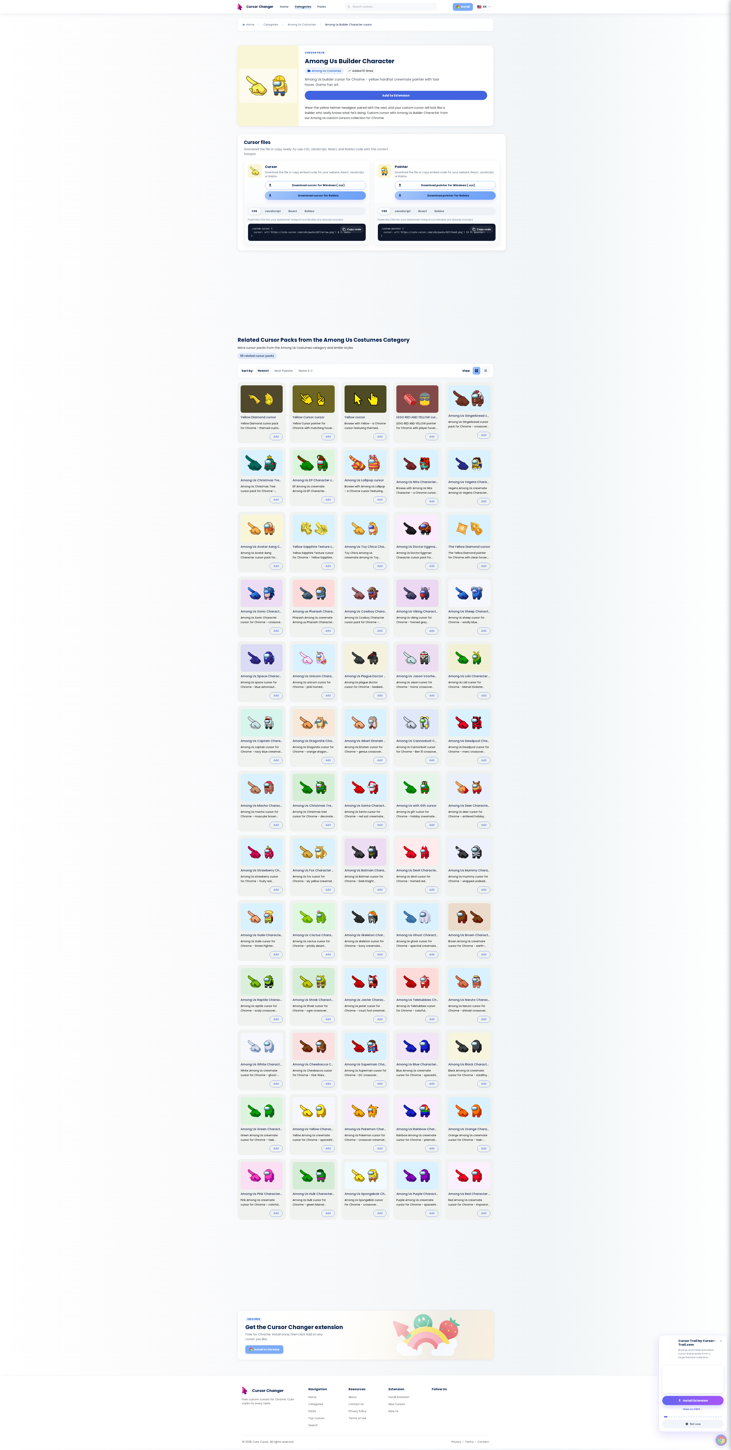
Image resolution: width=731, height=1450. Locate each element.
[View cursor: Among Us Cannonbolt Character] (417, 736)
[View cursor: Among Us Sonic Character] (262, 606)
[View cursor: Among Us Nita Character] (417, 477)
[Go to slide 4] (674, 1416)
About (353, 1397)
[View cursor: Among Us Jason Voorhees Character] (417, 671)
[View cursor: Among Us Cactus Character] (314, 930)
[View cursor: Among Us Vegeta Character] (469, 477)
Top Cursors (316, 1418)
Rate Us (393, 1411)
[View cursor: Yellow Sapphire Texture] (314, 542)
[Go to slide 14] (699, 1416)
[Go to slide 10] (689, 1416)
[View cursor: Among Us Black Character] (469, 1060)
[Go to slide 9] (686, 1416)
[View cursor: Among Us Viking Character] (417, 606)
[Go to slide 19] (711, 1416)
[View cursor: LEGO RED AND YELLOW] (417, 412)
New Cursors (397, 1404)
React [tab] (292, 211)
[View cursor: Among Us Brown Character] (469, 930)
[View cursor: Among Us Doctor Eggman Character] (417, 542)
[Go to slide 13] (696, 1416)
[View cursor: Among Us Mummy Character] (469, 865)
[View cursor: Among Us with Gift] (417, 801)
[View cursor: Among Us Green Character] (262, 1124)
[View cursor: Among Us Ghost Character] (417, 930)
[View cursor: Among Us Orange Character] (469, 1124)
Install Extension (399, 1397)
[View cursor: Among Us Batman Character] (366, 865)
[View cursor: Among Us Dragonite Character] (314, 736)
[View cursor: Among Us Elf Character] (314, 476)
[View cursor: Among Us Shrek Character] (314, 995)
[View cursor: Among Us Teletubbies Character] (417, 995)
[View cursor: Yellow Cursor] (314, 412)
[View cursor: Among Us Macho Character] (262, 801)
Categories (303, 7)
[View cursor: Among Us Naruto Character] (469, 995)
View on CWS (691, 1409)
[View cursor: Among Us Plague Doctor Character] (366, 671)
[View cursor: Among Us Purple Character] (417, 1189)
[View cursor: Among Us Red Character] (469, 1189)
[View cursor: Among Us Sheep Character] (469, 606)
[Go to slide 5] (676, 1416)
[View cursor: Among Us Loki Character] (469, 671)
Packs (321, 7)
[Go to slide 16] (704, 1416)
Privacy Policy (357, 1411)
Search (313, 1425)
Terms (469, 1442)
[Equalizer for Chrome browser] (693, 1379)
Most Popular (284, 371)
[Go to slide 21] (716, 1416)
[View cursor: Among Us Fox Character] (314, 865)
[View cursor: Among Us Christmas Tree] (262, 476)
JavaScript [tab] (273, 211)
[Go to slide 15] (701, 1416)
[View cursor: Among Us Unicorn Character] (314, 671)
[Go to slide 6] (679, 1416)
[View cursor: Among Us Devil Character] (417, 865)
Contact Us (356, 1404)
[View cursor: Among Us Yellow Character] (314, 1124)
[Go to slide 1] (664, 1416)
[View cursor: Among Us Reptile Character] (262, 995)
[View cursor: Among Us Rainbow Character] (417, 1124)
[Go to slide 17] (706, 1416)
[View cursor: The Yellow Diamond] (469, 542)
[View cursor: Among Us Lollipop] (366, 476)
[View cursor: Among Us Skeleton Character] (366, 930)
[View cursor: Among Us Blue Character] (417, 1060)
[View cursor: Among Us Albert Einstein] (366, 736)
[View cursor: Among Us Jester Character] (366, 995)
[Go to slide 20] (713, 1416)
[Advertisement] (365, 291)
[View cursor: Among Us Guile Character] (262, 930)
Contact (483, 1442)
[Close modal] (408, 700)
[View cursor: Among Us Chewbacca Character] (314, 1060)
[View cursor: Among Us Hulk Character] (314, 1189)
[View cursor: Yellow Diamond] (262, 412)
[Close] (721, 1341)
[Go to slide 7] (681, 1416)
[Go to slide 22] (718, 1416)
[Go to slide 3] (670, 1416)
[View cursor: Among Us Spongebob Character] (366, 1189)
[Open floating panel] (721, 1440)
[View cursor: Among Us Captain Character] (262, 736)
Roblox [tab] (309, 211)
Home (284, 7)
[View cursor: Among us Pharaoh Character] (314, 606)
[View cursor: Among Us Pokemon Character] (366, 1124)
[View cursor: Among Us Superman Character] (366, 1060)
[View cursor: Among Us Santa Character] (366, 801)
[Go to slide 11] (691, 1416)
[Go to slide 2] (667, 1416)
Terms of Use (357, 1418)
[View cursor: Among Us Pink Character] (262, 1189)
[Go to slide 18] (708, 1416)
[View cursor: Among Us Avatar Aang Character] (262, 542)
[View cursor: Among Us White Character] (262, 1060)
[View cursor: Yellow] (366, 412)
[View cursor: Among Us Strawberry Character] (262, 865)
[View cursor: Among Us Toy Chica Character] (366, 542)
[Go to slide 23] (721, 1416)
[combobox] (391, 6)
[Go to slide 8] (684, 1416)
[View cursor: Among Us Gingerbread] (469, 412)
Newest (263, 371)
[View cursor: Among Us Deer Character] (469, 801)
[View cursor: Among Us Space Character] (262, 671)
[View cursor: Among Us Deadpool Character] (469, 736)
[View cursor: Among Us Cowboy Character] (366, 606)
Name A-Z (306, 371)
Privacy (456, 1442)
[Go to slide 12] (694, 1416)
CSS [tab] (254, 211)
